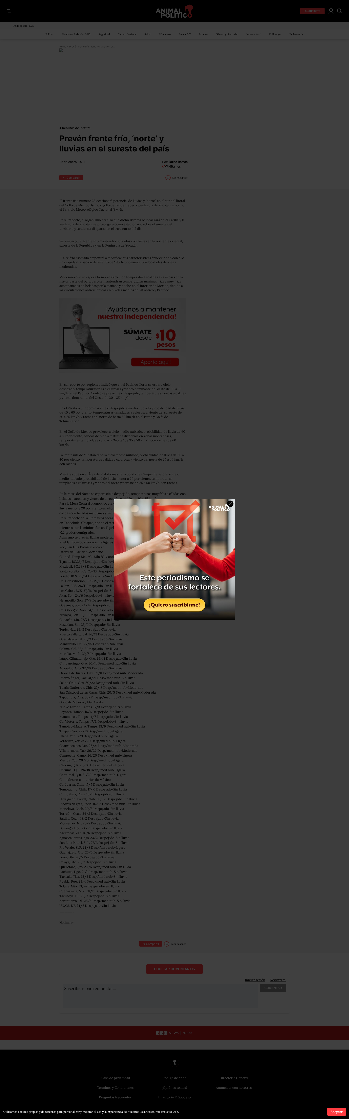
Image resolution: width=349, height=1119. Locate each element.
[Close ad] (230, 504)
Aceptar (337, 1112)
